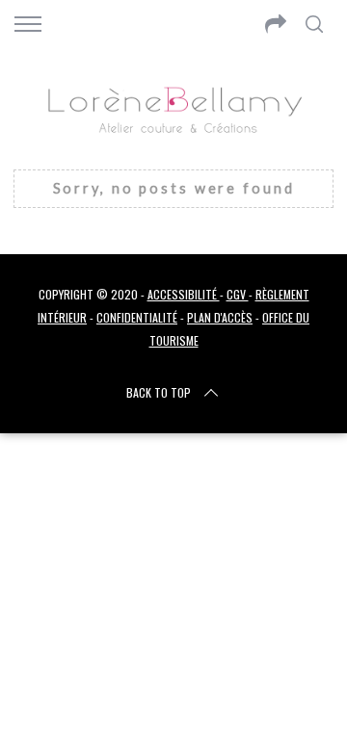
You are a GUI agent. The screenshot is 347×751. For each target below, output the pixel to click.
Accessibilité (183, 294)
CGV (238, 294)
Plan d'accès (220, 317)
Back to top (158, 392)
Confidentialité (136, 317)
